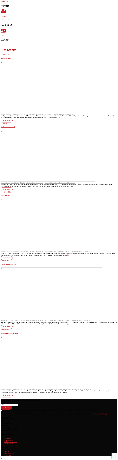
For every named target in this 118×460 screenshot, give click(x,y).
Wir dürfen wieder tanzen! (8, 127)
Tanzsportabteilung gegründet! (9, 264)
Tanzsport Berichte (51, 389)
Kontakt (2, 35)
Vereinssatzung (9, 443)
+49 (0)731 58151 (4, 39)
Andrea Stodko (5, 114)
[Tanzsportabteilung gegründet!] (51, 318)
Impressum (7, 438)
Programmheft (9, 453)
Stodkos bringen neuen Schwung (9, 333)
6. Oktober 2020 (6, 192)
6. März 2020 (5, 260)
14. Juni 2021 (5, 123)
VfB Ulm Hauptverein (63, 251)
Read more (7, 120)
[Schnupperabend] (48, 250)
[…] (59, 117)
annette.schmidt (61, 114)
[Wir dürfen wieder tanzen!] (48, 181)
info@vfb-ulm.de (4, 40)
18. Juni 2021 (5, 54)
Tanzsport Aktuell (50, 114)
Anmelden (6, 407)
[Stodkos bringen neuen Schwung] (51, 387)
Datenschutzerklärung (100, 414)
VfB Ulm (22, 114)
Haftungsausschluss (10, 442)
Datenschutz (8, 440)
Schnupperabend (5, 195)
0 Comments (71, 114)
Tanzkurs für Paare (6, 58)
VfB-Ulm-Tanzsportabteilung (35, 114)
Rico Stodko (15, 114)
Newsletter (8, 455)
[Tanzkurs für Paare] (51, 112)
